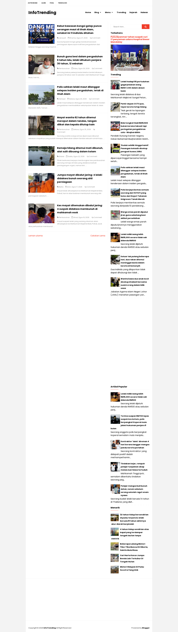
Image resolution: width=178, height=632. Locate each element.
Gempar (62, 99)
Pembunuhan (64, 68)
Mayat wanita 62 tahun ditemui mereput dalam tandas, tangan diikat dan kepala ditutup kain (77, 121)
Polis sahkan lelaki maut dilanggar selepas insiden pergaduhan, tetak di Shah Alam (80, 90)
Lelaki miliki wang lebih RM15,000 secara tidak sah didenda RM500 (134, 237)
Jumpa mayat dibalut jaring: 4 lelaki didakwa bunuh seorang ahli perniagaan (79, 178)
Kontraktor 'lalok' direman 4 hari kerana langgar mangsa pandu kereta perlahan (135, 444)
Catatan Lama (97, 235)
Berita (61, 187)
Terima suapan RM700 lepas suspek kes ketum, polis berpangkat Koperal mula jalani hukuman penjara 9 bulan (130, 422)
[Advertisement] (130, 342)
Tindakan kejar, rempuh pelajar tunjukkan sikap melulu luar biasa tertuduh (134, 466)
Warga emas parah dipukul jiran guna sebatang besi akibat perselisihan (134, 215)
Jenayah (62, 38)
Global (61, 156)
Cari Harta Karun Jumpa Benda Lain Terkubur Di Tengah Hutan (132, 558)
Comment (96, 38)
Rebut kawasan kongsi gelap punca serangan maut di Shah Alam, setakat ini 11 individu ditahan (79, 29)
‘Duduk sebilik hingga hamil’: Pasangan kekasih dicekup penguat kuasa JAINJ (135, 148)
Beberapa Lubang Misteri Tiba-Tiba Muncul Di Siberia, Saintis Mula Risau (134, 547)
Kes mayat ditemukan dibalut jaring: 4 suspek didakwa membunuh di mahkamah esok (80, 209)
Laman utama (35, 235)
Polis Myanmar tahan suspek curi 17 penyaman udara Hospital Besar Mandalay (130, 39)
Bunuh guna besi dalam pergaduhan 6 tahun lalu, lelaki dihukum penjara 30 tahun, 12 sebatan (80, 60)
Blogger (146, 628)
